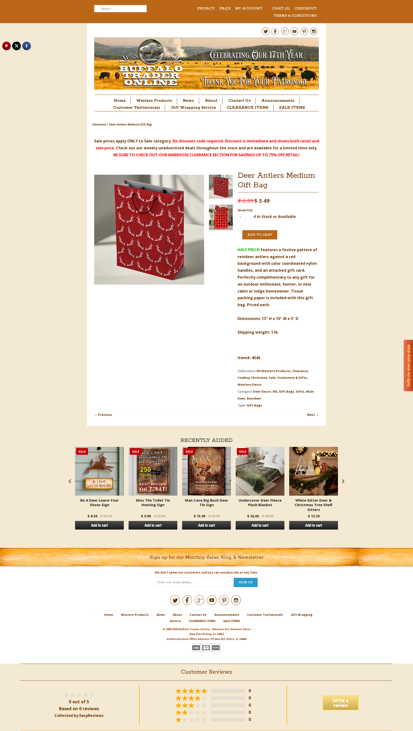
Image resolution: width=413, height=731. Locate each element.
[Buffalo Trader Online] (206, 64)
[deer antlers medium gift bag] (221, 188)
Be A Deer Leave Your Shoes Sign (99, 502)
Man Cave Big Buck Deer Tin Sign (206, 502)
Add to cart (99, 525)
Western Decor (250, 384)
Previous (105, 414)
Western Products (154, 100)
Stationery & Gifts (292, 377)
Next (311, 414)
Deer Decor (262, 391)
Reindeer (254, 398)
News (188, 100)
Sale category (157, 141)
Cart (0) (281, 8)
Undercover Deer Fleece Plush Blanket (260, 502)
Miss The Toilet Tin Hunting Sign (153, 502)
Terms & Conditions (295, 16)
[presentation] (70, 481)
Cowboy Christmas (252, 377)
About (211, 100)
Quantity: (245, 210)
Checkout (305, 8)
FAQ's (224, 8)
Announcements (277, 100)
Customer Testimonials (136, 107)
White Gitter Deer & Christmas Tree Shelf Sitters (313, 505)
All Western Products (273, 371)
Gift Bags (286, 391)
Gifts (300, 391)
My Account (248, 8)
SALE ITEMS (292, 107)
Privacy (206, 8)
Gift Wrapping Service (193, 107)
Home (119, 100)
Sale (272, 377)
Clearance (300, 371)
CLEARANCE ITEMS (247, 107)
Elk (275, 391)
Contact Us (239, 100)
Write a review (340, 702)
